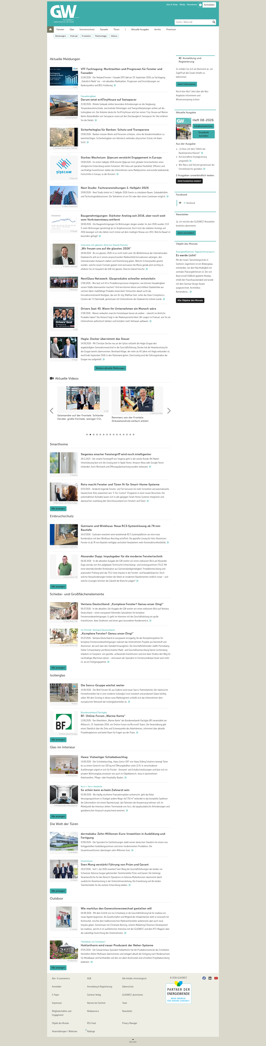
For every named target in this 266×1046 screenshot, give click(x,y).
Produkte (86, 36)
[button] (60, 29)
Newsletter (192, 4)
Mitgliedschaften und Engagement (61, 1013)
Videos (114, 36)
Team (124, 1003)
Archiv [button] (157, 29)
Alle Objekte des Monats (190, 300)
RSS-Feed (91, 1023)
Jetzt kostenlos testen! (189, 181)
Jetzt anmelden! (185, 233)
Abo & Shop (172, 4)
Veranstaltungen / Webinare (64, 1031)
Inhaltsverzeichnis (203, 126)
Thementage (101, 36)
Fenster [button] (60, 29)
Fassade (104, 29)
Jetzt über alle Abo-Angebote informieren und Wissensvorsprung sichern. (192, 95)
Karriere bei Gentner (96, 1003)
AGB (89, 978)
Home (50, 29)
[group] (83, 405)
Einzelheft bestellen (204, 134)
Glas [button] (72, 29)
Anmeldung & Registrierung (99, 986)
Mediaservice (93, 1011)
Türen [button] (116, 29)
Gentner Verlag (94, 994)
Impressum (57, 1003)
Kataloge (91, 1031)
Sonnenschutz (87, 29)
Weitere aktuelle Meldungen (110, 368)
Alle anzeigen (58, 508)
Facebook (190, 203)
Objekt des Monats (60, 1023)
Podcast (74, 36)
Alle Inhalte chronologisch (134, 978)
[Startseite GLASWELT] (134, 14)
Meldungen (60, 36)
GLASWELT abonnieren (132, 994)
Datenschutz (128, 986)
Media (182, 4)
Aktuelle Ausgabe (140, 29)
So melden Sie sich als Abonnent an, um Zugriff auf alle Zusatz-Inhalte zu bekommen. (194, 73)
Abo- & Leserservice (61, 978)
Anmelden (56, 986)
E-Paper (55, 994)
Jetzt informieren (186, 84)
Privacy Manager (129, 1023)
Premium (171, 29)
